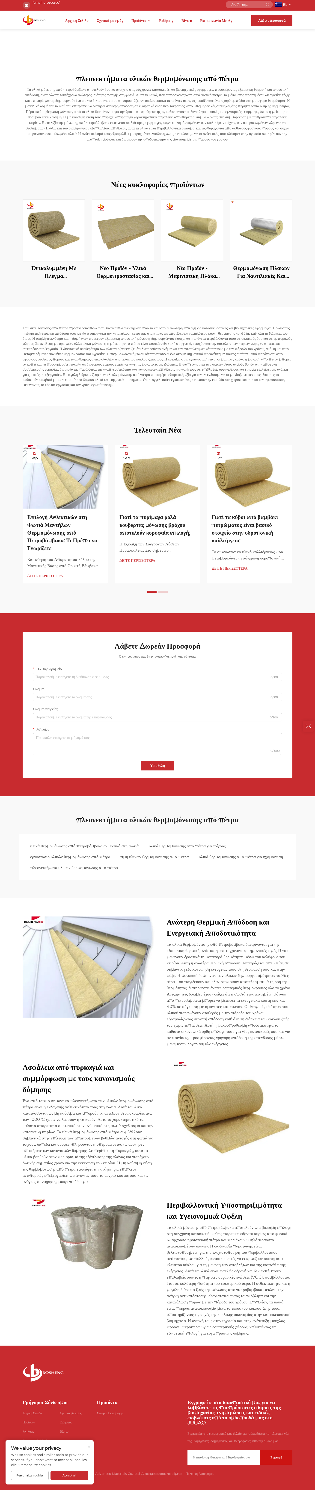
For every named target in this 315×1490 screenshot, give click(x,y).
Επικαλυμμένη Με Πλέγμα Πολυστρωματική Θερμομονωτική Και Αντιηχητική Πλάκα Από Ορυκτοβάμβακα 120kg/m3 (53, 272)
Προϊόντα (138, 20)
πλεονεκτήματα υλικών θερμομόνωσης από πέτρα (74, 867)
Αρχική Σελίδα (77, 20)
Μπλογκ (28, 1431)
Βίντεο (186, 20)
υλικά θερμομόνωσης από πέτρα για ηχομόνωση (241, 856)
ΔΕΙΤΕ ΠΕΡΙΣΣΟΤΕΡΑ (45, 576)
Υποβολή (157, 765)
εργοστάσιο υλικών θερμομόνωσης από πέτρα (70, 856)
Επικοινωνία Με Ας (216, 20)
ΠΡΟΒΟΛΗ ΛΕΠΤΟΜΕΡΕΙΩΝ (53, 230)
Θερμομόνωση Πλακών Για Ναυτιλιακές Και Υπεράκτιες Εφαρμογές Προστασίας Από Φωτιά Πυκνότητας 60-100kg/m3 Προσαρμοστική (261, 272)
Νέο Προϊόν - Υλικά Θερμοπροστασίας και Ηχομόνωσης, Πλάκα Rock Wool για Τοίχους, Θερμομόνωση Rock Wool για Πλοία (123, 272)
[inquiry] (308, 726)
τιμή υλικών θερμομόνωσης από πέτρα (154, 856)
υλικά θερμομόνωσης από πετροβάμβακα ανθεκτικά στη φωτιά (84, 846)
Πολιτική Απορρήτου (200, 1474)
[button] (152, 592)
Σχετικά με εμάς (110, 20)
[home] (34, 20)
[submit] (268, 4)
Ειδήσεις (166, 20)
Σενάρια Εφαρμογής (110, 1413)
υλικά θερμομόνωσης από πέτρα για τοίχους (187, 846)
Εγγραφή (276, 1457)
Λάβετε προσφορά (271, 20)
